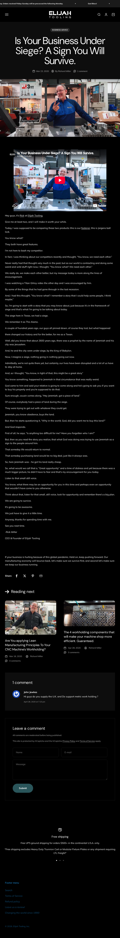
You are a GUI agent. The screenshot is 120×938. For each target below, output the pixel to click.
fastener (85, 228)
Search (8, 890)
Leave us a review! (15, 907)
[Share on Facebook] (16, 576)
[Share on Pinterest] (33, 576)
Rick (22, 215)
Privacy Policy (68, 741)
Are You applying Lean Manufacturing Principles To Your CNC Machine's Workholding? (27, 645)
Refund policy (12, 901)
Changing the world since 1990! (22, 912)
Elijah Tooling (35, 215)
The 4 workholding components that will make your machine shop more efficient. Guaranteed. (89, 636)
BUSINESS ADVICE (60, 30)
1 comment (82, 71)
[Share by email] (41, 576)
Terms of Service (87, 741)
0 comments (15, 661)
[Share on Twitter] (25, 576)
